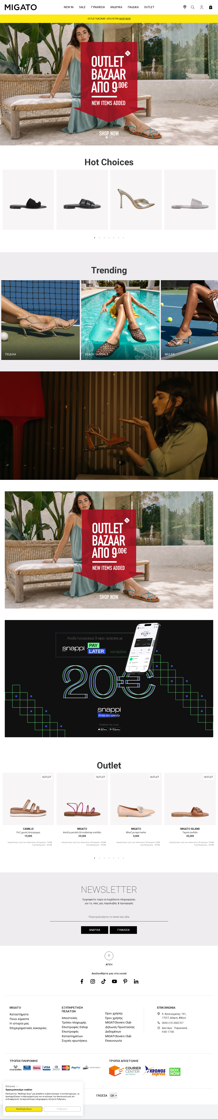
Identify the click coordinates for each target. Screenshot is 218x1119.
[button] (12, 1086)
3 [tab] (104, 237)
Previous (6, 84)
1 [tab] (106, 137)
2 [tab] (111, 137)
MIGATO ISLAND (190, 828)
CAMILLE (28, 828)
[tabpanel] (109, 84)
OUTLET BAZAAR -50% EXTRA (109, 18)
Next (211, 84)
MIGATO (82, 828)
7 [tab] (123, 237)
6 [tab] (118, 237)
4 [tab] (109, 237)
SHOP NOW (125, 18)
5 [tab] (113, 237)
